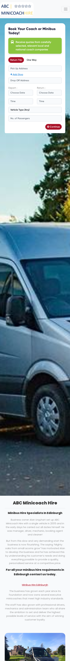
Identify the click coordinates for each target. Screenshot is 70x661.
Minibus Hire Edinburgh (35, 584)
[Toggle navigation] (65, 9)
